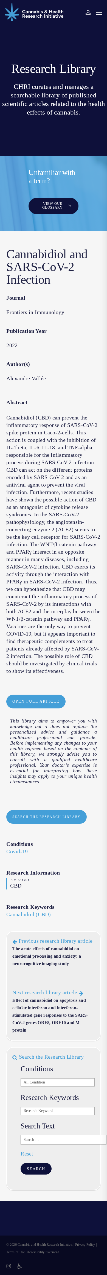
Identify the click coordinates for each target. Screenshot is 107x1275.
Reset (27, 1154)
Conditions (19, 844)
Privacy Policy (85, 1245)
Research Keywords (30, 907)
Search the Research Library (51, 1057)
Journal (15, 298)
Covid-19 (17, 851)
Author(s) (18, 364)
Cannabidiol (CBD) (28, 914)
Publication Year (26, 331)
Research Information (33, 873)
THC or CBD (19, 880)
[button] (99, 12)
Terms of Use (15, 1252)
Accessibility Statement (43, 1252)
